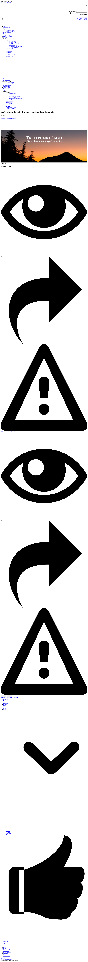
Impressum (5, 948)
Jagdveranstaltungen (7, 33)
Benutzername (72, 11)
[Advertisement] (44, 67)
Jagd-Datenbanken (10, 30)
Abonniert (8, 834)
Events (5, 708)
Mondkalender (9, 50)
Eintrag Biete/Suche (10, 31)
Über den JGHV (12, 41)
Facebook (3, 958)
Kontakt (5, 947)
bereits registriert (83, 14)
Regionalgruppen (7, 32)
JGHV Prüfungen (12, 45)
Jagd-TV (8, 53)
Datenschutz (6, 951)
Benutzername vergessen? (81, 18)
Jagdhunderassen (12, 42)
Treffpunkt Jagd (6, 35)
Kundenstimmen (6, 956)
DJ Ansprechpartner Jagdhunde (15, 46)
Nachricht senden (14, 431)
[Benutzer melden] (44, 430)
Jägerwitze (8, 52)
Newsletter (5, 953)
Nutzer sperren (6, 700)
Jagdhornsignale (9, 48)
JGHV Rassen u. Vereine (14, 43)
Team (4, 946)
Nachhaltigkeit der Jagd (11, 54)
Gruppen (5, 706)
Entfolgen (5, 699)
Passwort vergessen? (83, 19)
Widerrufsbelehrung (7, 949)
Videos (5, 705)
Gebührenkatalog (7, 952)
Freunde (5, 703)
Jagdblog (5, 37)
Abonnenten (9, 833)
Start (4, 26)
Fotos (5, 704)
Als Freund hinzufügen (6, 431)
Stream (2, 943)
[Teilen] (44, 343)
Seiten (8, 831)
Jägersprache (9, 51)
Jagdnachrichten (6, 27)
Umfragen (8, 832)
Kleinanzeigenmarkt (7, 36)
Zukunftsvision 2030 (10, 56)
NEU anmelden (82, 17)
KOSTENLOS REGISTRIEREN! (8, 118)
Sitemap (5, 954)
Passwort (74, 13)
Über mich (6, 943)
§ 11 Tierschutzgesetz (13, 47)
